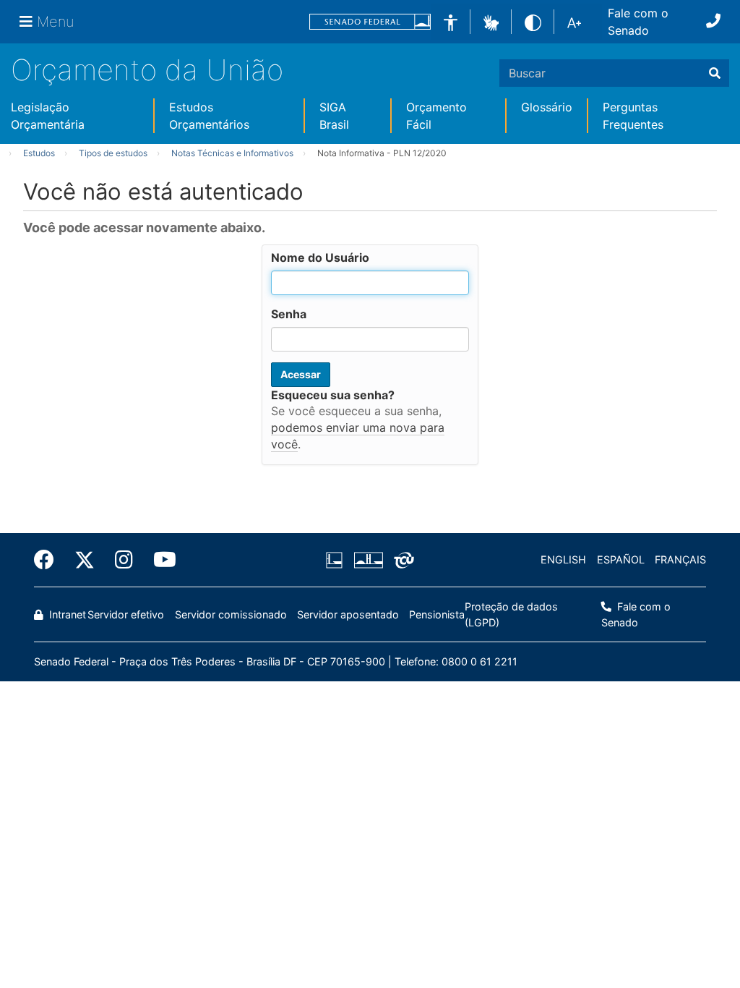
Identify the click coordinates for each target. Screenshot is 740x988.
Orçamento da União (147, 70)
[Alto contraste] (533, 21)
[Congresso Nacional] (368, 559)
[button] (491, 21)
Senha (288, 314)
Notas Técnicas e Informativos (232, 153)
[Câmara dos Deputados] (337, 559)
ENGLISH (563, 559)
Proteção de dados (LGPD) (511, 614)
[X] (84, 560)
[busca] (714, 73)
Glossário (546, 107)
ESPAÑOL (621, 559)
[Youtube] (159, 560)
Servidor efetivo (125, 614)
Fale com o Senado (638, 22)
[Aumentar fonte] (574, 21)
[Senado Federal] (370, 22)
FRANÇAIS (680, 559)
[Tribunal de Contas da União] (401, 559)
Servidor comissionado (231, 614)
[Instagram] (124, 560)
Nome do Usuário (320, 257)
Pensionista (437, 614)
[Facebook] (49, 560)
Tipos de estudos (113, 153)
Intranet (66, 614)
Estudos (39, 153)
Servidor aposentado (348, 614)
